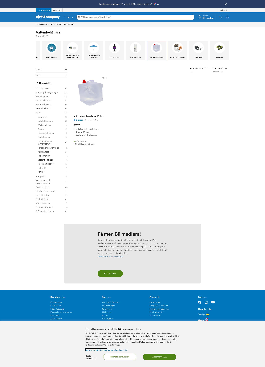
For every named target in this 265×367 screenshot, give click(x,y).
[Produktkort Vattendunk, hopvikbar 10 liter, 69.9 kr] (90, 93)
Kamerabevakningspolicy (61, 312)
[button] (47, 36)
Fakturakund (56, 305)
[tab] (43, 10)
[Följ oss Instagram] (206, 302)
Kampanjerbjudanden (159, 305)
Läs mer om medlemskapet (110, 256)
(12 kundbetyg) (92, 120)
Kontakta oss (56, 302)
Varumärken (154, 315)
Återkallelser (56, 319)
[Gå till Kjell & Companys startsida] (48, 17)
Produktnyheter (156, 312)
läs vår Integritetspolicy (118, 350)
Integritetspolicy (57, 309)
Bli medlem (110, 273)
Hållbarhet (107, 312)
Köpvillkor (54, 315)
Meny (70, 17)
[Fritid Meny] (57, 24)
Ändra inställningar (91, 357)
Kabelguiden (155, 302)
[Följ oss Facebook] (199, 302)
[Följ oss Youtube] (213, 302)
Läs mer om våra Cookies (96, 350)
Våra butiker (107, 319)
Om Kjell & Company (111, 302)
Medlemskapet (108, 305)
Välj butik (91, 144)
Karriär (105, 315)
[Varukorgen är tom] (227, 17)
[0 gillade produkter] (221, 17)
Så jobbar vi (107, 309)
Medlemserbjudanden (159, 309)
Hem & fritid (45, 83)
